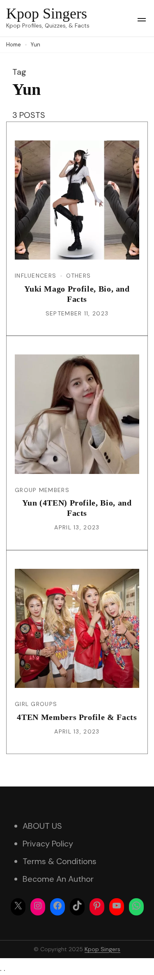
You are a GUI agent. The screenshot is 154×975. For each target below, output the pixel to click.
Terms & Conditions (60, 861)
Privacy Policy (48, 843)
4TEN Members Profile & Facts (77, 717)
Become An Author (58, 879)
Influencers (35, 275)
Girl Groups (36, 704)
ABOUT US (42, 826)
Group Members (42, 490)
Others (78, 275)
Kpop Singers (46, 13)
